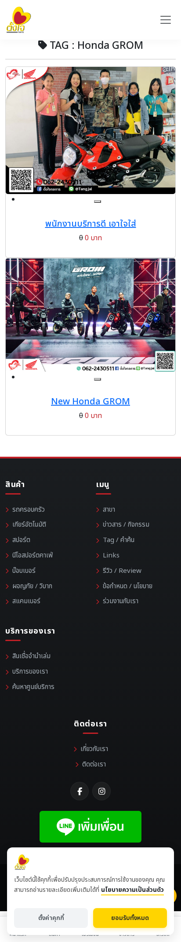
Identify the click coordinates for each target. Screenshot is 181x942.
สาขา (109, 510)
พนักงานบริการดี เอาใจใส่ (90, 224)
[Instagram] (101, 791)
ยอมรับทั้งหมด (130, 918)
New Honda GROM (90, 401)
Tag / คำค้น (118, 540)
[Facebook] (79, 791)
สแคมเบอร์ (26, 601)
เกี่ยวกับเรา (94, 749)
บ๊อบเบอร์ (24, 571)
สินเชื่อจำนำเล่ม (31, 656)
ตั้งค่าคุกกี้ (51, 918)
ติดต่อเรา (94, 764)
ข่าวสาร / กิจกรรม (126, 525)
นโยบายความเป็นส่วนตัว (132, 889)
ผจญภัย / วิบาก (32, 586)
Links (111, 555)
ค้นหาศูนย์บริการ (33, 687)
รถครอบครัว (28, 510)
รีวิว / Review (122, 571)
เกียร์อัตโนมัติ (29, 525)
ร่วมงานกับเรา (120, 601)
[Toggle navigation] (166, 19)
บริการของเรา (30, 672)
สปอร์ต (21, 540)
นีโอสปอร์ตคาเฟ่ (32, 555)
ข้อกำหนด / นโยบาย (127, 586)
